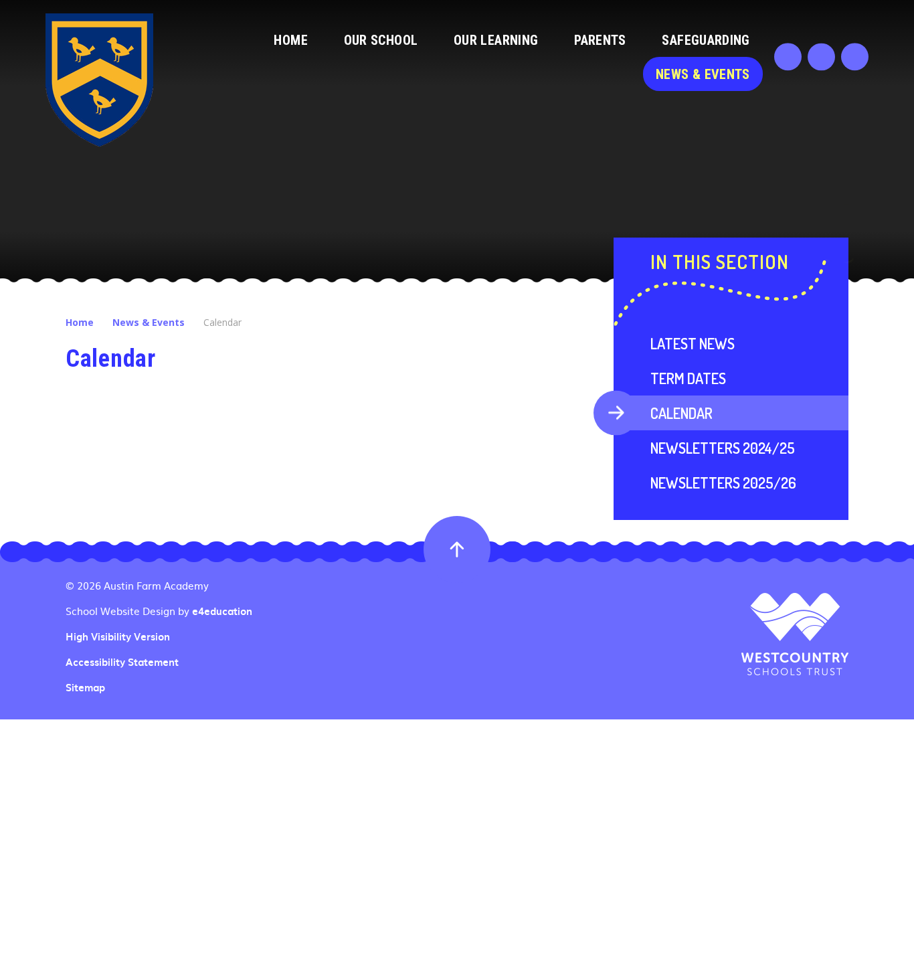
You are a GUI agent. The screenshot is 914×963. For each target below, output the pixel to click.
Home (80, 322)
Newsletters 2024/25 (722, 447)
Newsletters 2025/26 (723, 482)
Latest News (692, 343)
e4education (222, 611)
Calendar (222, 322)
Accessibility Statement (122, 661)
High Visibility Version (118, 636)
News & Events (148, 322)
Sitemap (85, 687)
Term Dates (688, 378)
